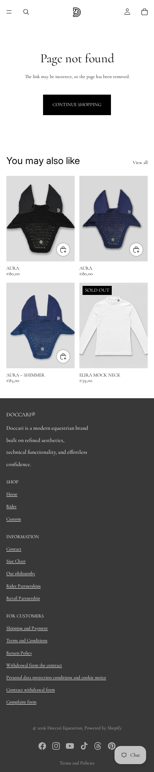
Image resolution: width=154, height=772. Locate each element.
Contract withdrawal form (30, 689)
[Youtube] (70, 746)
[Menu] (9, 12)
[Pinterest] (111, 746)
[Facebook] (42, 746)
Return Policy (19, 653)
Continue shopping (77, 104)
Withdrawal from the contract (34, 665)
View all (140, 162)
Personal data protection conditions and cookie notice (56, 677)
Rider (11, 506)
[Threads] (98, 746)
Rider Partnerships (23, 586)
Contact (13, 549)
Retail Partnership (23, 598)
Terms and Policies (77, 763)
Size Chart (16, 561)
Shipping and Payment (27, 628)
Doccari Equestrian (64, 728)
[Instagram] (56, 746)
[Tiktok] (84, 746)
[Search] (26, 12)
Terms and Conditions (26, 640)
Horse (11, 494)
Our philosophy (20, 573)
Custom (13, 519)
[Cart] (144, 12)
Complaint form (21, 702)
